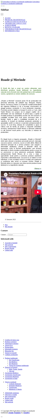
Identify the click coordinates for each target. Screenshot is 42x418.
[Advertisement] (21, 54)
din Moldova (13, 362)
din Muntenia (13, 364)
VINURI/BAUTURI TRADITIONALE (18, 29)
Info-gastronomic (10, 396)
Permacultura (9, 347)
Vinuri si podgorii (10, 382)
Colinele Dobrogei (15, 384)
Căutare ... (4, 235)
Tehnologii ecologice (11, 343)
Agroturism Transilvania (12, 375)
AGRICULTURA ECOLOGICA (16, 21)
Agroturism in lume (11, 378)
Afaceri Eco (9, 345)
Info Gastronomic (10, 246)
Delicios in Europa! (11, 367)
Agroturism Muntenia (12, 376)
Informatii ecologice (11, 349)
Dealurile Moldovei (15, 386)
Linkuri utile (9, 250)
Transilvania (13, 387)
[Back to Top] (1, 416)
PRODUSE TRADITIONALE (15, 20)
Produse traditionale (11, 358)
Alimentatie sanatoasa (12, 393)
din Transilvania (14, 360)
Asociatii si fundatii (11, 243)
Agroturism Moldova (11, 373)
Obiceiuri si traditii (11, 395)
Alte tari (11, 371)
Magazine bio (9, 351)
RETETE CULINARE (12, 27)
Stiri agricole (9, 245)
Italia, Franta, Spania (15, 369)
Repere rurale (9, 398)
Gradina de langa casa (12, 340)
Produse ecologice (11, 342)
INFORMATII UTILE (12, 31)
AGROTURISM (10, 25)
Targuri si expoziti (11, 353)
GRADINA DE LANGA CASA (15, 23)
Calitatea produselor (11, 355)
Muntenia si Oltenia (15, 389)
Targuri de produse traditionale (19, 365)
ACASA (8, 18)
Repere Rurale (9, 248)
